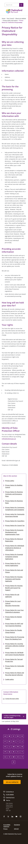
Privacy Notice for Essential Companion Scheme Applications (14, 557)
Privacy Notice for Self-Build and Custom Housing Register (14, 654)
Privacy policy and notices (10, 20)
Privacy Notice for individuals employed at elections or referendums (14, 548)
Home (3, 18)
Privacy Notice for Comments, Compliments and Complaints (14, 509)
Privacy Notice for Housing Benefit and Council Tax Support (13, 588)
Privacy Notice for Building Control (13, 486)
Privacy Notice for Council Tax (14, 525)
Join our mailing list (12, 782)
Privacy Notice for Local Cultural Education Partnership (13, 603)
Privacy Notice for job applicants (12, 596)
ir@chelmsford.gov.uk (9, 439)
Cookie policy (9, 679)
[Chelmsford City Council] (14, 11)
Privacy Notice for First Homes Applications (12, 564)
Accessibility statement (6, 825)
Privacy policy (9, 481)
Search (21, 5)
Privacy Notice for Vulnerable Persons (14, 667)
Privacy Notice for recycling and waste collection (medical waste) (14, 646)
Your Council (10, 18)
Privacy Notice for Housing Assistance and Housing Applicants (13, 579)
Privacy (5, 829)
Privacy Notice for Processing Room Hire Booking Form (14, 638)
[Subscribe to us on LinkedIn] (12, 817)
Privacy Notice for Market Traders (13, 618)
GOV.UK (16, 829)
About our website (20, 18)
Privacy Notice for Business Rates (14, 502)
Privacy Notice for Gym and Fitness (14, 571)
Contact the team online (12, 698)
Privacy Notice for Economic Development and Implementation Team (14, 532)
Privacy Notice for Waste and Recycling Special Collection (14, 674)
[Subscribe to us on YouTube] (16, 817)
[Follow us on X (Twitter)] (8, 817)
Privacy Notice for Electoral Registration (14, 540)
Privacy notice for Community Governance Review (14, 515)
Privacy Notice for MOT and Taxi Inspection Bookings (14, 625)
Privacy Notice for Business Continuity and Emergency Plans (14, 494)
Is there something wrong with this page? (12, 716)
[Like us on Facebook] (4, 817)
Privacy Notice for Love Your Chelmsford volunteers (14, 611)
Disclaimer (17, 825)
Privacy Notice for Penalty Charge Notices (13, 631)
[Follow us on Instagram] (20, 817)
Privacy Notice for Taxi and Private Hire (14, 660)
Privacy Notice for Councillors (14, 521)
